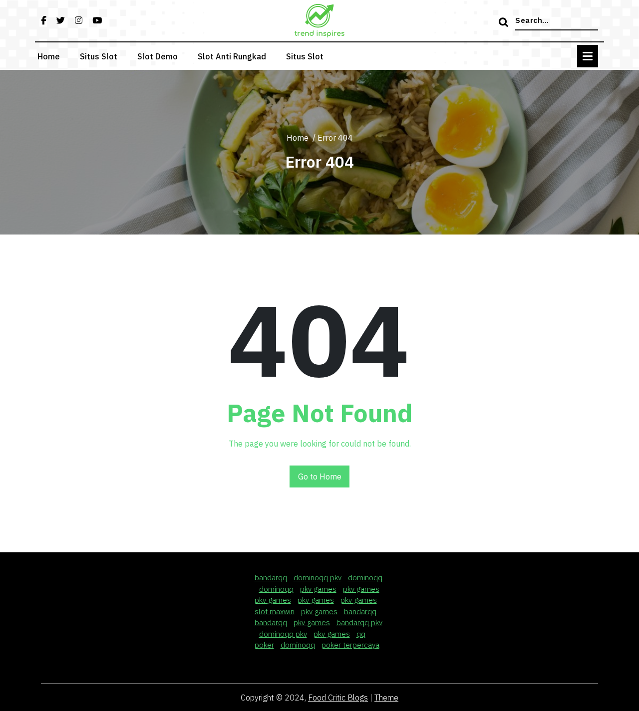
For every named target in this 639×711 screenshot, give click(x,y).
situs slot (304, 56)
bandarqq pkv (359, 622)
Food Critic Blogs (338, 698)
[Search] (505, 22)
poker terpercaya (350, 645)
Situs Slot (98, 56)
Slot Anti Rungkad (232, 56)
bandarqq (271, 577)
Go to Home (319, 476)
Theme (386, 698)
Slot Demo (157, 56)
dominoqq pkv (317, 577)
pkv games (318, 589)
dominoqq (365, 577)
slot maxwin (275, 611)
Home (48, 56)
